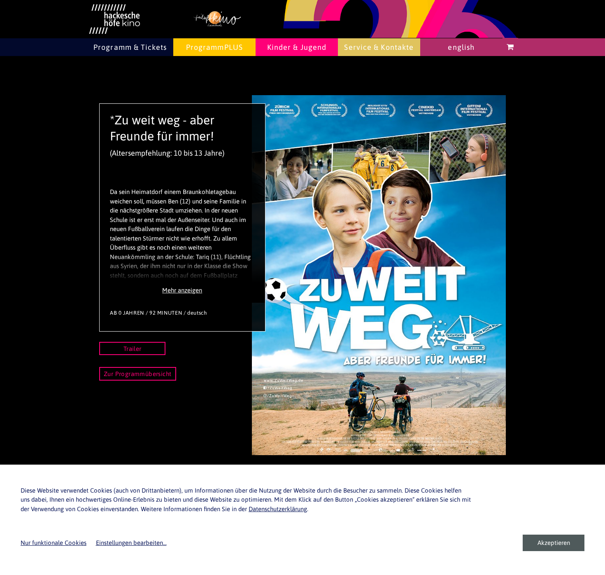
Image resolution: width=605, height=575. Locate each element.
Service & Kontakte (379, 47)
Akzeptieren (554, 542)
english (461, 47)
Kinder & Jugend (297, 47)
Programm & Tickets (130, 47)
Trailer (132, 348)
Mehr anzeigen (182, 290)
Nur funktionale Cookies (53, 542)
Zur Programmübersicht (138, 373)
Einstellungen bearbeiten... (131, 542)
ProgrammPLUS (214, 47)
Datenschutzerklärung (278, 508)
